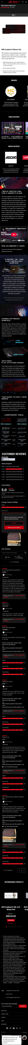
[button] (2, 2)
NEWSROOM (4, 1024)
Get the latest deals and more (9, 1003)
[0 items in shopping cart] (26, 2)
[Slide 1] (6, 926)
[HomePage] (2, 991)
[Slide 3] (10, 926)
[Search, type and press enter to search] (23, 2)
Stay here (14, 523)
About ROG (3, 1010)
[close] (25, 515)
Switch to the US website (14, 527)
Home (2, 1020)
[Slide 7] (19, 926)
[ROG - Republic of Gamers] (14, 2)
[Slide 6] (17, 926)
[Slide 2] (8, 926)
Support (3, 1017)
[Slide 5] (15, 926)
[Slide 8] (21, 926)
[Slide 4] (12, 926)
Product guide (4, 1014)
